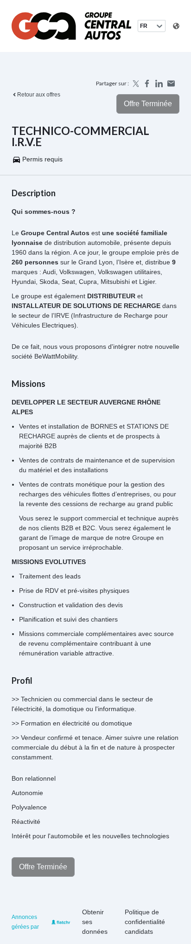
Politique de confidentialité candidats (145, 921)
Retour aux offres (38, 94)
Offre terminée (148, 104)
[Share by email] (171, 83)
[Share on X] (135, 83)
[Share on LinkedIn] (159, 83)
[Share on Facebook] (147, 83)
